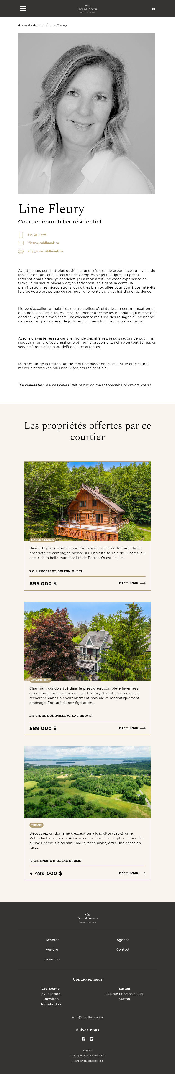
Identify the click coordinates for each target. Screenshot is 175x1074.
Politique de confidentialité (87, 1055)
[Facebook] (83, 1039)
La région (52, 959)
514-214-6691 (37, 235)
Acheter (52, 940)
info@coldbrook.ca (87, 1017)
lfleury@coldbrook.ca (43, 243)
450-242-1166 (51, 1004)
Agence (39, 25)
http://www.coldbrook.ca (45, 251)
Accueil (24, 25)
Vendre (52, 949)
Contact (122, 949)
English (87, 1050)
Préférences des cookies (87, 1060)
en (153, 8)
